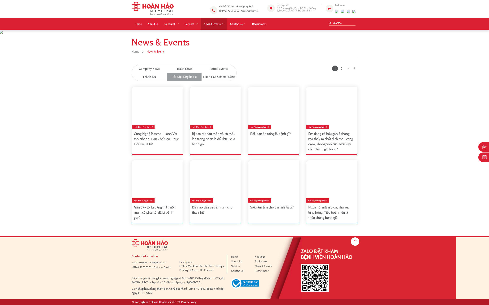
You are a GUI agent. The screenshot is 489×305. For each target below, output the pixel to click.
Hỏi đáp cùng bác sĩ (184, 77)
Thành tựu (149, 77)
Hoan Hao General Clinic (219, 77)
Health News (184, 69)
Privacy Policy (188, 302)
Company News (149, 69)
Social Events (219, 69)
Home (135, 51)
